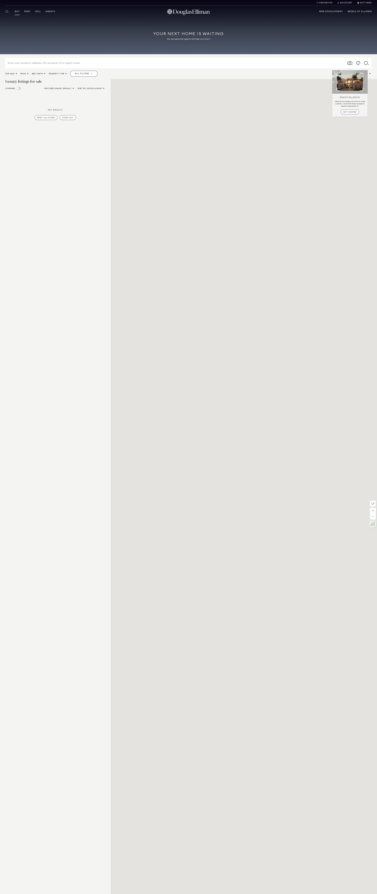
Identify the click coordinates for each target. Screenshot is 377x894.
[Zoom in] (373, 511)
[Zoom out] (373, 517)
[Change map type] (373, 524)
